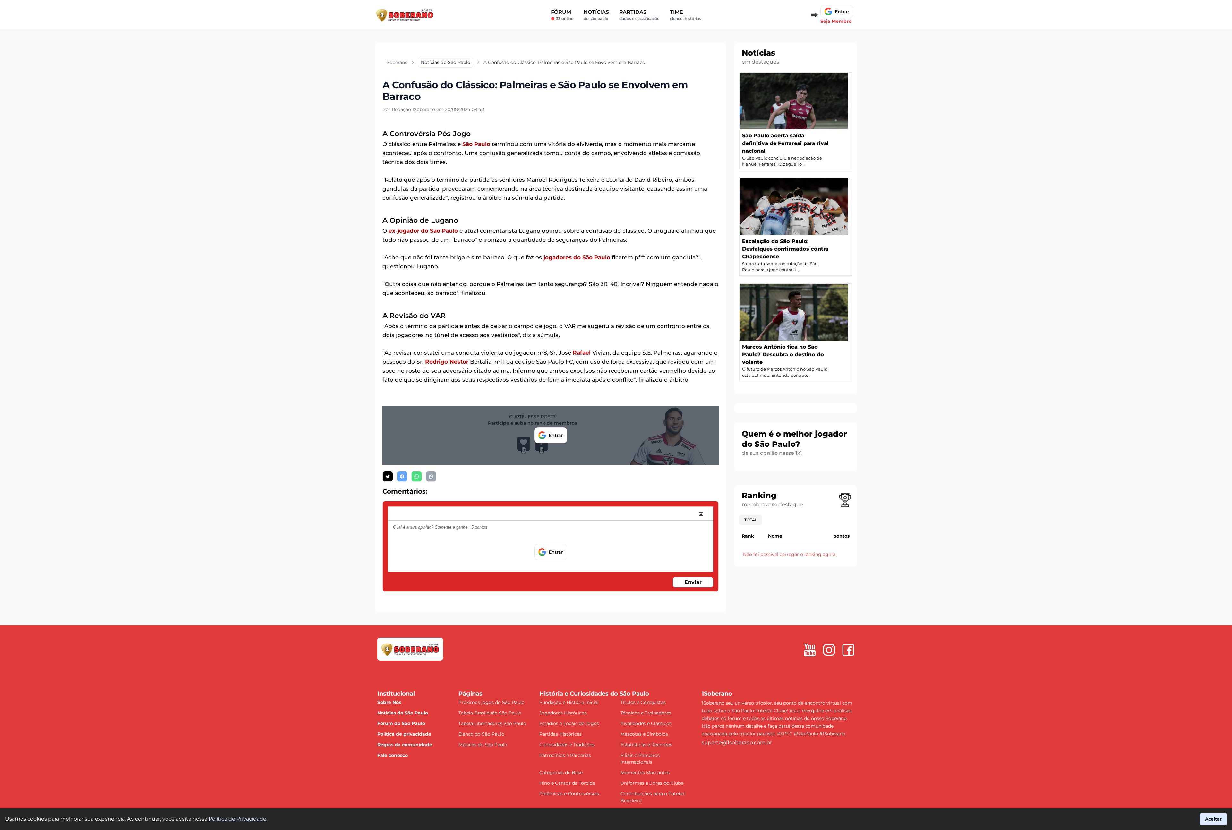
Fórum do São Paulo (401, 723)
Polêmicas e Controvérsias (569, 794)
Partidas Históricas (560, 734)
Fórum (562, 15)
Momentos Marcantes (645, 772)
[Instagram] (829, 650)
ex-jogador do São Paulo (423, 231)
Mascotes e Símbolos (644, 734)
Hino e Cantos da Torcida (567, 783)
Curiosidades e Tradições (567, 745)
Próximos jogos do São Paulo (491, 702)
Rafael (582, 353)
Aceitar (1213, 819)
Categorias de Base (561, 772)
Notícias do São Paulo (402, 713)
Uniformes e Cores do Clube (651, 783)
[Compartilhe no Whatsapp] (416, 476)
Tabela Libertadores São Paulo (492, 723)
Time (685, 15)
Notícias (596, 15)
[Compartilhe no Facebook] (402, 476)
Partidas (639, 15)
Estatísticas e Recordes (646, 745)
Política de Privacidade (237, 819)
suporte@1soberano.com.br (737, 742)
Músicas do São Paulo (482, 745)
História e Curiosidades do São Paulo (594, 693)
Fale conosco (392, 755)
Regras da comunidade (404, 745)
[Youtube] (809, 650)
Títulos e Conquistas (643, 702)
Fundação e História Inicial (569, 702)
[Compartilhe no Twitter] (387, 476)
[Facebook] (848, 650)
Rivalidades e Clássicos (646, 723)
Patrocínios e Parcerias (565, 755)
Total (750, 519)
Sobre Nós (389, 702)
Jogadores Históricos (563, 713)
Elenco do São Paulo (481, 734)
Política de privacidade (404, 734)
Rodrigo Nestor (446, 362)
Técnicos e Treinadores (645, 713)
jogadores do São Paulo (576, 257)
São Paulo (476, 144)
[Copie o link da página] (431, 476)
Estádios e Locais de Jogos (569, 723)
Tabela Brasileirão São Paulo (489, 713)
